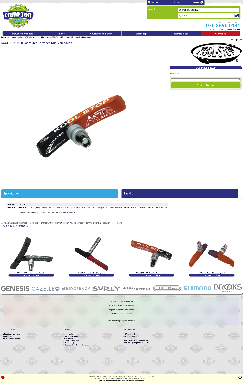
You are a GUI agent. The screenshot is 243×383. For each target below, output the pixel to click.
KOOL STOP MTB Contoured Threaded (31, 273)
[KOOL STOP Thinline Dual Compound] (91, 271)
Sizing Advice (68, 338)
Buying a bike (68, 334)
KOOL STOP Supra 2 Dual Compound (212, 273)
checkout (196, 2)
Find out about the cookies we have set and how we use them (121, 381)
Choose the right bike (71, 336)
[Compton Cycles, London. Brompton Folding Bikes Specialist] (28, 27)
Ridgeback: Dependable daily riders (121, 310)
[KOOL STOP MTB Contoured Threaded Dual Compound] (81, 126)
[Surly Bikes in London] (106, 292)
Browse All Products (22, 33)
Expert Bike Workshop (11, 338)
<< (232, 39)
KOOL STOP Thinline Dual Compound (91, 273)
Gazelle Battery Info (71, 341)
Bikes (62, 33)
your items (155, 2)
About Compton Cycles (11, 334)
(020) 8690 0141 (143, 341)
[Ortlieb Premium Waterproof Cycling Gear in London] (167, 292)
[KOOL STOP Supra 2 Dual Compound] (212, 271)
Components (14, 37)
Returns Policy (68, 343)
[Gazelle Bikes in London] (45, 292)
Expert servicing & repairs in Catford (121, 321)
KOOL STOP (24, 37)
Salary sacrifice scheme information (76, 345)
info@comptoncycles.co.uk (138, 343)
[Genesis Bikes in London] (15, 292)
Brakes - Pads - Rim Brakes (39, 37)
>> (241, 39)
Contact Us (7, 336)
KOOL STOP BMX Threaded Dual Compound (151, 273)
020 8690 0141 (223, 25)
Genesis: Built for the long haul (121, 301)
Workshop (141, 33)
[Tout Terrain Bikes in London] (137, 292)
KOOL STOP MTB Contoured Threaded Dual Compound (71, 37)
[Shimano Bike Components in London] (197, 292)
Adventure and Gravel (101, 33)
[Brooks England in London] (228, 292)
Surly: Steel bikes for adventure (121, 314)
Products (4, 37)
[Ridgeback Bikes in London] (76, 292)
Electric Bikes (181, 33)
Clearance (220, 33)
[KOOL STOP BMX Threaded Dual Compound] (151, 271)
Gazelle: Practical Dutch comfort (121, 305)
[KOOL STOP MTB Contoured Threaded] (31, 271)
